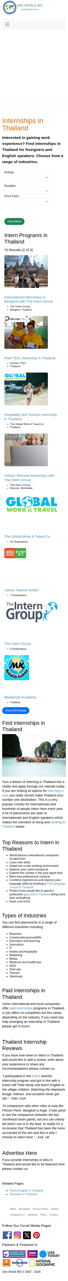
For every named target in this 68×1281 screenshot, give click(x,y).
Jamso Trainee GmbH (21, 590)
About (13, 1209)
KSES (36, 1076)
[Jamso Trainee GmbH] (15, 554)
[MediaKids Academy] (16, 668)
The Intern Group (17, 644)
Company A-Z (17, 1214)
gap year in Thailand (37, 894)
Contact (54, 1214)
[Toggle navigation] (7, 24)
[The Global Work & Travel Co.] (31, 505)
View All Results (15, 710)
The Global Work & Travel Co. (27, 536)
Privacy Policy (40, 1209)
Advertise (33, 1214)
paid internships (21, 1008)
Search (54, 1209)
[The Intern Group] (31, 613)
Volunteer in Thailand (23, 1194)
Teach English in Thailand (26, 1190)
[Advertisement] (34, 65)
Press (43, 1214)
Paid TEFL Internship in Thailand (29, 358)
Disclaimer (24, 1209)
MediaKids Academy (20, 697)
